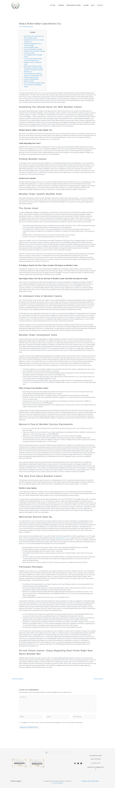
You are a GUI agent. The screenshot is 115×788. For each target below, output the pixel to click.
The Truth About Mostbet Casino (34, 83)
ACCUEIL (52, 5)
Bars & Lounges (29, 81)
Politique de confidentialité (90, 781)
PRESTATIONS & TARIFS (73, 5)
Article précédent (17, 679)
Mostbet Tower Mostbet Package (34, 51)
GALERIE (86, 5)
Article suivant (99, 679)
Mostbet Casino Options (31, 77)
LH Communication (57, 783)
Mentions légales (16, 781)
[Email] (75, 763)
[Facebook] (81, 763)
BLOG (93, 5)
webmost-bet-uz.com (62, 538)
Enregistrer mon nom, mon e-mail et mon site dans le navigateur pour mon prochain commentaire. (52, 722)
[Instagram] (78, 763)
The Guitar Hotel (29, 53)
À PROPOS (61, 5)
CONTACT (100, 5)
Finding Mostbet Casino (31, 47)
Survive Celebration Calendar (33, 49)
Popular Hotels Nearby (31, 79)
